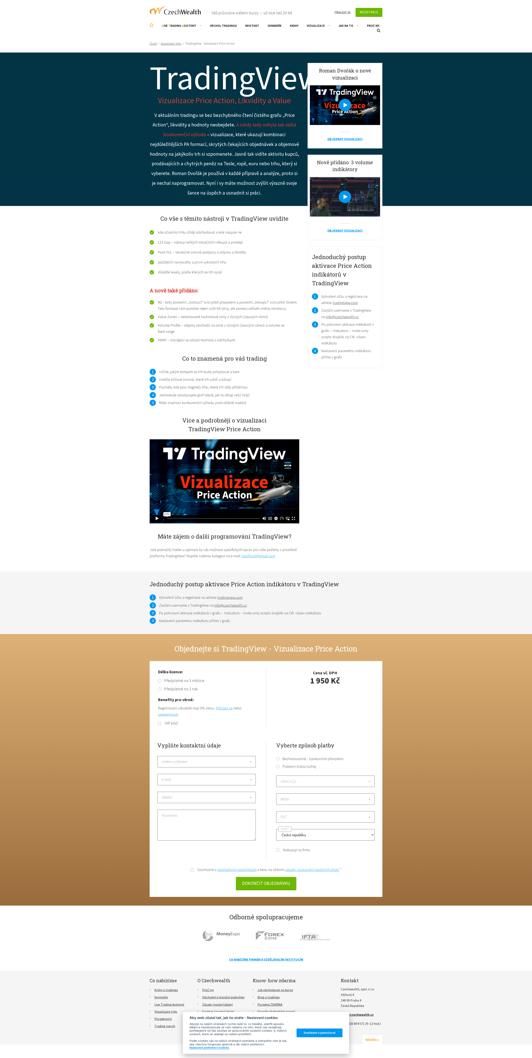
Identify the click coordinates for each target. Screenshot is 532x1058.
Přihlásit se (343, 12)
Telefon (167, 797)
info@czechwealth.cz (342, 316)
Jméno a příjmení (174, 761)
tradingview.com (345, 302)
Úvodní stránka (151, 25)
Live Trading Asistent (169, 1004)
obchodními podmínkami (236, 869)
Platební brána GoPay (299, 766)
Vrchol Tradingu (223, 26)
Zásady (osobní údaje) (217, 1004)
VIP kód (171, 723)
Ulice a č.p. (289, 781)
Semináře (274, 26)
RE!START (252, 26)
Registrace (369, 12)
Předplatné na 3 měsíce (184, 680)
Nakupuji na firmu (296, 849)
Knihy (294, 26)
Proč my (373, 26)
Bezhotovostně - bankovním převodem (312, 758)
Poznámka (169, 815)
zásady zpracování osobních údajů (312, 869)
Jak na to (346, 26)
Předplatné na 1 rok (181, 688)
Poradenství (163, 1019)
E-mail (166, 779)
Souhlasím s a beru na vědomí (269, 869)
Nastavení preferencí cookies (209, 1047)
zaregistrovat (168, 714)
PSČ (284, 816)
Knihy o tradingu (166, 990)
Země (285, 829)
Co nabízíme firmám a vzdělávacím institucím (266, 959)
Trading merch (164, 1026)
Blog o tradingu (268, 997)
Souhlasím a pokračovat (319, 1032)
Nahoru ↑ (372, 1039)
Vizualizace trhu (165, 1011)
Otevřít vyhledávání (378, 30)
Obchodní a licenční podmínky (223, 997)
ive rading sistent (179, 26)
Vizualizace (316, 26)
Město (285, 799)
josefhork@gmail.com (258, 555)
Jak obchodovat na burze (275, 990)
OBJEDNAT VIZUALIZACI (345, 139)
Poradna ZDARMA (269, 1004)
